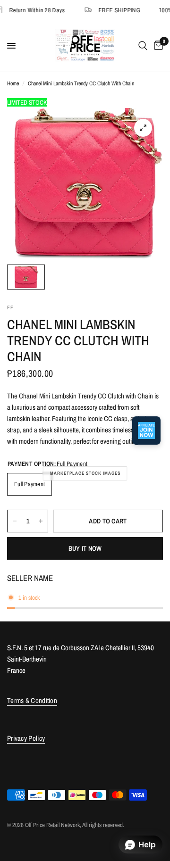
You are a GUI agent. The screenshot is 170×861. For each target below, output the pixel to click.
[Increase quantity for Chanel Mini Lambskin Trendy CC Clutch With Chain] (41, 521)
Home (13, 83)
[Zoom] (143, 128)
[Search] (143, 46)
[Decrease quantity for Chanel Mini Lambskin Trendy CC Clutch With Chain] (15, 521)
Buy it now (85, 548)
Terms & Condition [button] (32, 700)
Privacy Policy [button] (26, 738)
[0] (157, 46)
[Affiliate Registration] (146, 430)
